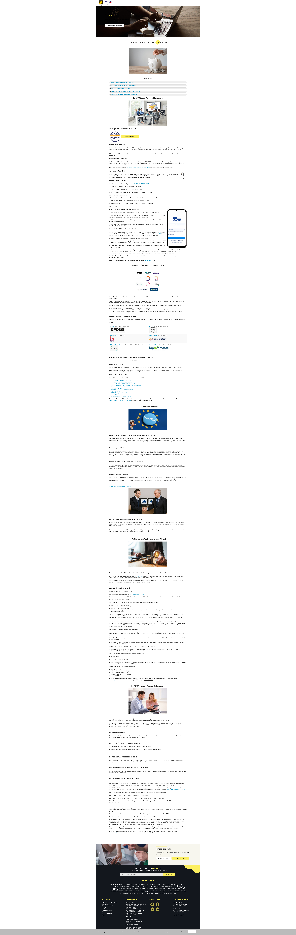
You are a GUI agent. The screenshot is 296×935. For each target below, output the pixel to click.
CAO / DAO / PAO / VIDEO (133, 905)
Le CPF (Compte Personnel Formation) (122, 82)
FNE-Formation (138, 576)
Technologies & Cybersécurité (136, 904)
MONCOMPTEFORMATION (141, 184)
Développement (131, 907)
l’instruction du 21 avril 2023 (137, 594)
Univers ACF (186, 3)
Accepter (192, 932)
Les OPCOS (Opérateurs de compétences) (123, 85)
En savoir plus (129, 136)
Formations (154, 3)
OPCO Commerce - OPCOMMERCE (121, 396)
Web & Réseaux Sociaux (133, 908)
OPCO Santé (114, 394)
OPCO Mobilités (115, 391)
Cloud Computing (132, 918)
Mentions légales (106, 909)
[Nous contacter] (152, 904)
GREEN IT (128, 925)
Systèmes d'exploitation (134, 913)
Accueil (146, 3)
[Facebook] (157, 904)
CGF (103, 912)
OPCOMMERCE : (153, 344)
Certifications (166, 3)
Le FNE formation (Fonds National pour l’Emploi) (125, 91)
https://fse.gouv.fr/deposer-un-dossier (120, 486)
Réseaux (128, 916)
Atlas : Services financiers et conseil (121, 382)
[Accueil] (107, 3)
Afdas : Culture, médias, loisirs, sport (121, 380)
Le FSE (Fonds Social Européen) (120, 88)
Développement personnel (134, 927)
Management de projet (133, 919)
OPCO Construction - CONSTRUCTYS (122, 389)
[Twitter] (152, 909)
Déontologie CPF (107, 913)
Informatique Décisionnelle (135, 910)
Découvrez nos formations (114, 25)
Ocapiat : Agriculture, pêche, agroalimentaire (124, 386)
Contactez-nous (180, 858)
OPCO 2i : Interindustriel (118, 388)
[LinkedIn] (157, 909)
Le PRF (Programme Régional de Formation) (124, 94)
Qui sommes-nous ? (107, 905)
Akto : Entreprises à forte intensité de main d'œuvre (126, 385)
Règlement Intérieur (107, 910)
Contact (196, 3)
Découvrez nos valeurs (164, 858)
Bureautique (130, 902)
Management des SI (132, 924)
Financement (176, 3)
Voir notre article (149, 260)
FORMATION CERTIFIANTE (133, 928)
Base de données (131, 915)
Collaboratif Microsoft (134, 912)
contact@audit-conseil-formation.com (120, 400)
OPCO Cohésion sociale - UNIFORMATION (123, 383)
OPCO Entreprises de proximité (120, 393)
